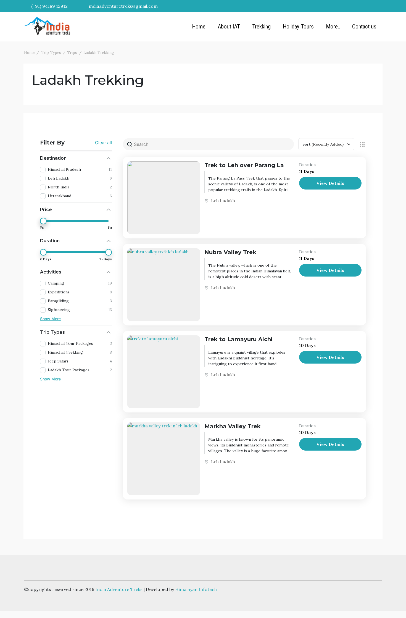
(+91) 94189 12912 (49, 6)
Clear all (103, 142)
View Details (330, 183)
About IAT (229, 26)
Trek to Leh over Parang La (244, 165)
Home (198, 26)
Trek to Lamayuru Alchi (238, 339)
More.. (333, 26)
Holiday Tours (298, 26)
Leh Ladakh (223, 200)
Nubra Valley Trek (230, 252)
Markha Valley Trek (232, 426)
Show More (50, 318)
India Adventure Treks (119, 589)
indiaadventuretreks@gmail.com (122, 6)
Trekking (261, 26)
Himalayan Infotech (196, 589)
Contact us (364, 26)
